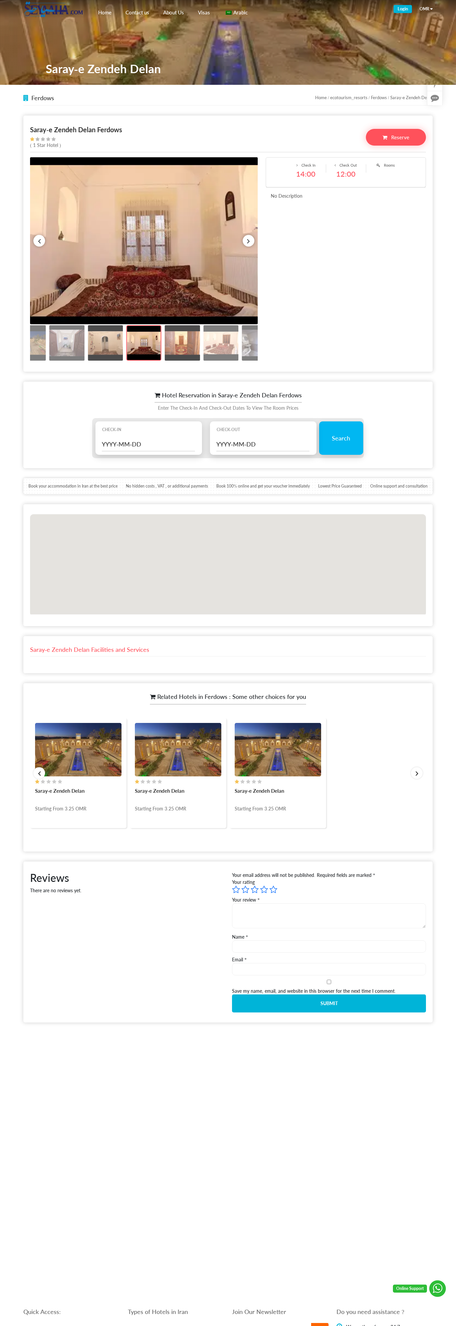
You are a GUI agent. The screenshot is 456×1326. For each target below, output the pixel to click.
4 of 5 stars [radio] (264, 890)
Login (403, 8)
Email (239, 959)
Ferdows (379, 97)
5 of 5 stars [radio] (273, 890)
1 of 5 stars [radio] (236, 890)
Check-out (228, 429)
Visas (204, 12)
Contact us (137, 12)
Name (240, 937)
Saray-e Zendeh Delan (59, 791)
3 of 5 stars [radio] (255, 890)
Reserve (399, 137)
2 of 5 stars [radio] (245, 890)
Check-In (111, 429)
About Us (173, 12)
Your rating (243, 882)
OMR (424, 8)
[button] (39, 241)
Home (104, 12)
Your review (246, 900)
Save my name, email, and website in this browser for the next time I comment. (314, 991)
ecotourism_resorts (349, 97)
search (341, 438)
